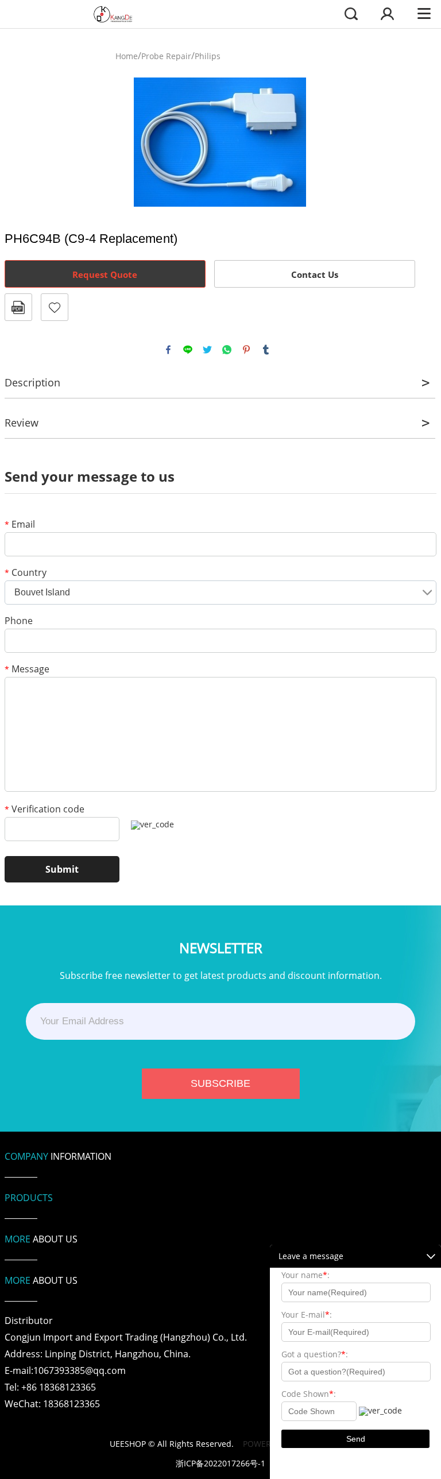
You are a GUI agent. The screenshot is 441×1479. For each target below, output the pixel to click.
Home (126, 56)
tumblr (266, 349)
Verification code (44, 809)
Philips (207, 56)
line (188, 349)
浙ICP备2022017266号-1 (220, 1463)
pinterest (246, 349)
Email (20, 525)
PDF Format (18, 307)
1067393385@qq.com (79, 1370)
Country (26, 573)
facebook (168, 349)
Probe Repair (166, 56)
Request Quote (104, 274)
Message (27, 669)
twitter (207, 349)
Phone (19, 621)
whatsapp (227, 349)
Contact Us (314, 274)
